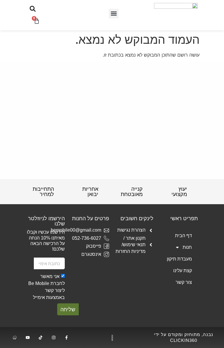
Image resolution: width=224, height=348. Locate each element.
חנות (187, 247)
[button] (113, 13)
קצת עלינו (182, 270)
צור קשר (184, 282)
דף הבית (183, 235)
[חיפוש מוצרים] (32, 9)
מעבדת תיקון (179, 258)
